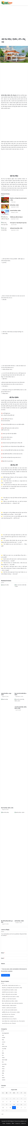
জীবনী (3, 1053)
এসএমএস (3, 1042)
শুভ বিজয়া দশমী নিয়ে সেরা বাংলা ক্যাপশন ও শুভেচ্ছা (10, 996)
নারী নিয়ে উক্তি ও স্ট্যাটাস (14, 205)
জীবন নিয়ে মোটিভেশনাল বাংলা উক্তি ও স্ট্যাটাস (10, 1001)
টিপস (3, 1055)
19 (14, 1104)
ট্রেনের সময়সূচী (4, 1059)
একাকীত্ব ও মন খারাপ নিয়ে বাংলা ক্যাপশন (9, 998)
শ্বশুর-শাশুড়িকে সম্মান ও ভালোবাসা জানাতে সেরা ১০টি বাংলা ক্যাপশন (13, 1021)
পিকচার (3, 1068)
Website (3, 963)
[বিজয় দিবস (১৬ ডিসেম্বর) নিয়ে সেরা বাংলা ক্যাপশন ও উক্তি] (5, 200)
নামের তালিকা (4, 1064)
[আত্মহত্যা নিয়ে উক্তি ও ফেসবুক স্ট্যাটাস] (7, 638)
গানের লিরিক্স (4, 1048)
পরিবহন (3, 1066)
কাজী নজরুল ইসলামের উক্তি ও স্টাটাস (16, 228)
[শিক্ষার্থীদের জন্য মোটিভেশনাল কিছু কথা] (5, 218)
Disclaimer (8, 1123)
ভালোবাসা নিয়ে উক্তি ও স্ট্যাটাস (15, 210)
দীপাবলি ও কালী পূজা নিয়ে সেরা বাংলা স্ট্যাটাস (9, 994)
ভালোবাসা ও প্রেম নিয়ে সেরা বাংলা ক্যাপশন (9, 1007)
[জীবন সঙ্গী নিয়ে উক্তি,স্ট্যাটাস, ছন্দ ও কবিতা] (7, 865)
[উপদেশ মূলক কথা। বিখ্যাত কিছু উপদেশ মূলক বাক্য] (5, 224)
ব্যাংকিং (3, 1071)
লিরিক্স (3, 1073)
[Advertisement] (14, 21)
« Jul (2, 1114)
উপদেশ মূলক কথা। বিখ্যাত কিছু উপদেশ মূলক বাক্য (18, 222)
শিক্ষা (3, 1075)
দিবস (3, 1062)
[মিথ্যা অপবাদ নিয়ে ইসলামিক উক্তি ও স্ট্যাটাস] (21, 638)
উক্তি (3, 1039)
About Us (23, 1123)
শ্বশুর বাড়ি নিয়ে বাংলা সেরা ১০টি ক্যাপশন (9, 1023)
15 (24, 1101)
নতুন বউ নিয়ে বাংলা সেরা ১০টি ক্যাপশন (8, 1014)
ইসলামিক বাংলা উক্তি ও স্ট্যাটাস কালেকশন (9, 1005)
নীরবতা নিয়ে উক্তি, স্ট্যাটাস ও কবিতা (7, 807)
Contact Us (17, 1123)
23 (3, 1107)
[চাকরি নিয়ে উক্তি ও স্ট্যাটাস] (21, 865)
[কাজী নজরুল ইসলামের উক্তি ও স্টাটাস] (5, 229)
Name (3, 952)
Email (2, 958)
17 (6, 1104)
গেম (2, 1051)
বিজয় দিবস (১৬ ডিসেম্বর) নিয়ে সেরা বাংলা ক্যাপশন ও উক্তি (12, 987)
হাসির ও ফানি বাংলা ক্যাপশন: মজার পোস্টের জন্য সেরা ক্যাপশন (12, 1003)
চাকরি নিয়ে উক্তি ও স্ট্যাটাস (19, 920)
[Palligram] (7, 2)
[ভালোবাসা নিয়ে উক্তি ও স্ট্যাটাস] (5, 212)
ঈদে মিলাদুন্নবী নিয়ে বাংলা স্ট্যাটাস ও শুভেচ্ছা (9, 990)
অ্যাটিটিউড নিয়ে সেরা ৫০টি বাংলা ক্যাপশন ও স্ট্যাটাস (11, 1012)
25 (10, 1107)
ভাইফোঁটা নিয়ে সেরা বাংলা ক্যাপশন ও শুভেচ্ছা (9, 992)
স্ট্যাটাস (3, 1077)
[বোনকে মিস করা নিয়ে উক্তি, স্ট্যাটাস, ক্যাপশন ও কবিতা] (21, 702)
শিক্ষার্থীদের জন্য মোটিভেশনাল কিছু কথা (16, 217)
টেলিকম (3, 1057)
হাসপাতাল (3, 1079)
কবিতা (3, 1044)
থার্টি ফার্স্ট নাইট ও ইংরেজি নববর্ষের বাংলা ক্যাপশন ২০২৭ (11, 985)
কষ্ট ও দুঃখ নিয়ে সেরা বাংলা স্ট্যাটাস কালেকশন (9, 1010)
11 (10, 1101)
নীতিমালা (13, 1123)
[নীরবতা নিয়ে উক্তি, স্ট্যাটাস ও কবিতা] (7, 752)
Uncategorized (5, 1033)
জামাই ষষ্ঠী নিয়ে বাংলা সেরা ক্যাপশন (8, 1016)
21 (21, 1104)
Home (4, 1123)
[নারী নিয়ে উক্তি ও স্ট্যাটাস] (5, 206)
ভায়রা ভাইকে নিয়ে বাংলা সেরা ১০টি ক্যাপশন (9, 1018)
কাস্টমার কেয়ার (4, 1046)
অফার (3, 1035)
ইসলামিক (3, 1037)
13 (17, 1101)
